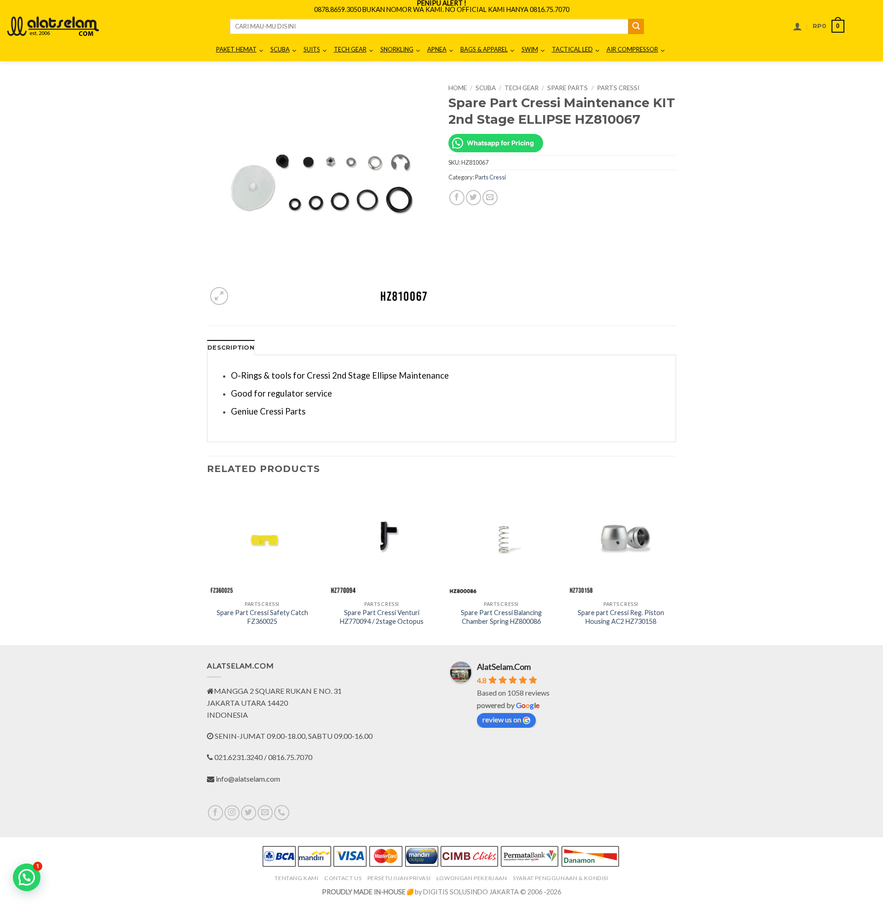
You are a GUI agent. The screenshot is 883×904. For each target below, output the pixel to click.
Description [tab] (230, 347)
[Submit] (636, 27)
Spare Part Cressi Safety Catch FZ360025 (262, 617)
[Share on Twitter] (473, 197)
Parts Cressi (618, 88)
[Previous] (207, 565)
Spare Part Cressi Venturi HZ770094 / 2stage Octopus (382, 617)
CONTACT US (342, 878)
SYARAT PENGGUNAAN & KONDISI (560, 878)
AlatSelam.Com (504, 667)
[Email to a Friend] (490, 197)
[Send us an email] (265, 812)
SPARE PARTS (567, 88)
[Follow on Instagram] (232, 812)
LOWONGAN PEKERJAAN (471, 878)
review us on (501, 719)
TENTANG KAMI (296, 878)
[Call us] (281, 812)
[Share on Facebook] (456, 197)
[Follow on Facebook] (215, 812)
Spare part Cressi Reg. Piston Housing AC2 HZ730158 (621, 617)
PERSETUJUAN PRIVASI (399, 878)
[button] (797, 26)
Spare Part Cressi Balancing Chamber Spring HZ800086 (501, 617)
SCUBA (486, 88)
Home (457, 88)
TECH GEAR (522, 88)
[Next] (675, 565)
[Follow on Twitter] (248, 812)
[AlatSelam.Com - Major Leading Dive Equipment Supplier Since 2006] (53, 26)
